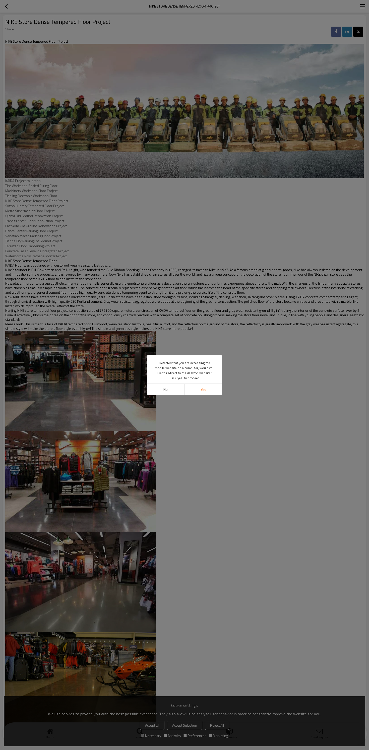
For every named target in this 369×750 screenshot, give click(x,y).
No (165, 389)
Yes (203, 389)
